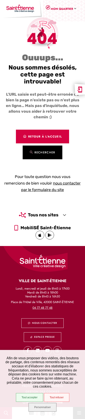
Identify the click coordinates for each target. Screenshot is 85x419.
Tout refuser (57, 397)
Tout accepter (29, 397)
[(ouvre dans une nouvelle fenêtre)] (40, 235)
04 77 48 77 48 (42, 307)
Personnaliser (42, 407)
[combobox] (62, 9)
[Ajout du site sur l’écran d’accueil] (80, 89)
